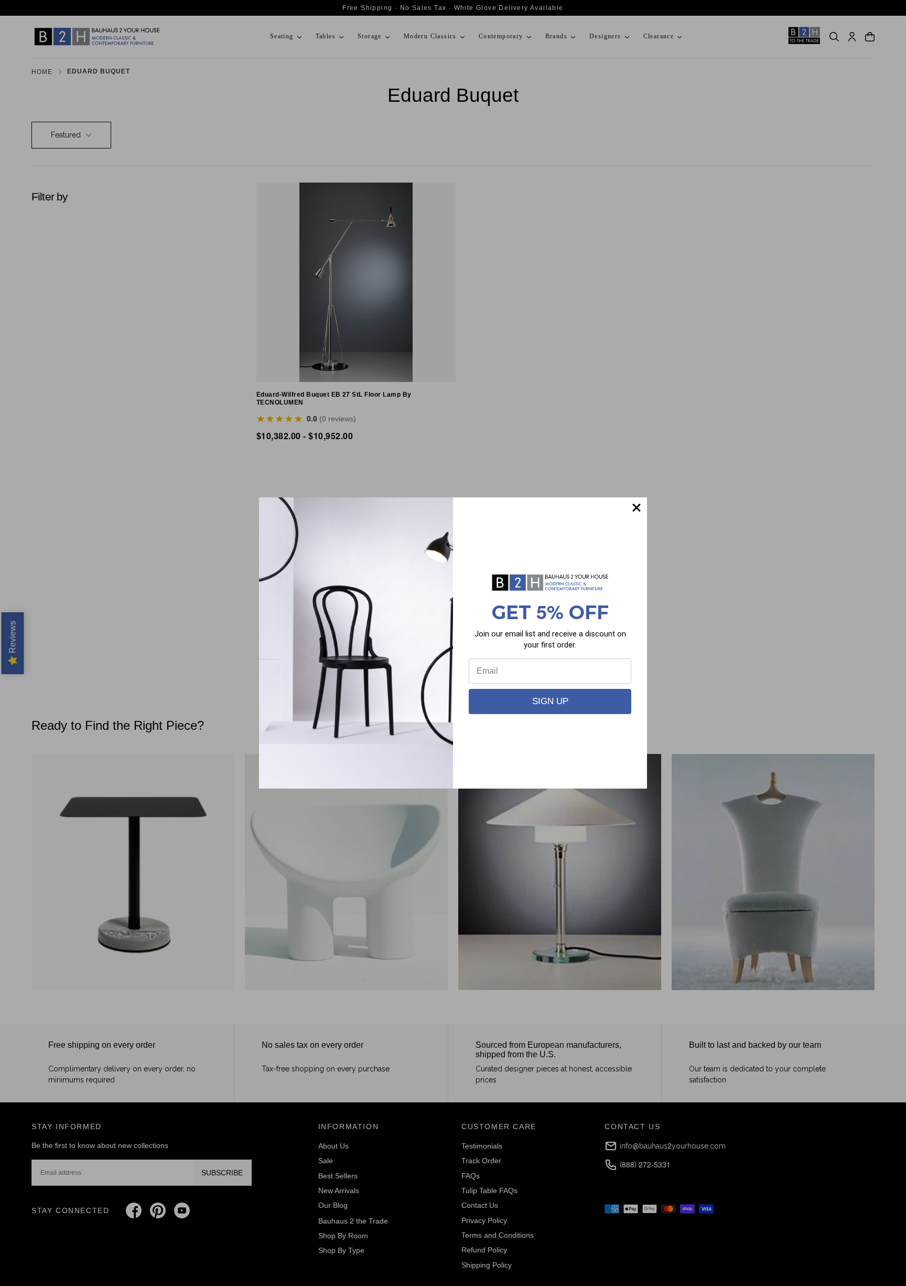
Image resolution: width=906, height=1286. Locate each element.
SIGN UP (550, 701)
